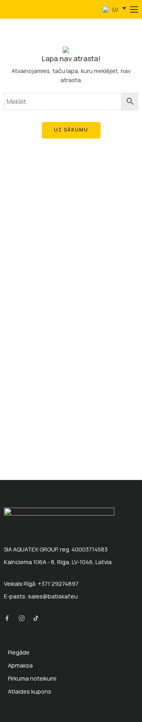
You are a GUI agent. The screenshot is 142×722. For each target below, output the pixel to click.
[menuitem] (114, 9)
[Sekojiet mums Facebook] (7, 618)
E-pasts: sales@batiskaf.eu (41, 596)
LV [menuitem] (114, 9)
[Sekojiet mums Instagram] (21, 618)
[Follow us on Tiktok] (36, 618)
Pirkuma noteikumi (32, 678)
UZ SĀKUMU (71, 129)
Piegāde (19, 652)
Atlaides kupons (29, 691)
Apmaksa (20, 665)
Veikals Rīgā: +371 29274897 (41, 583)
